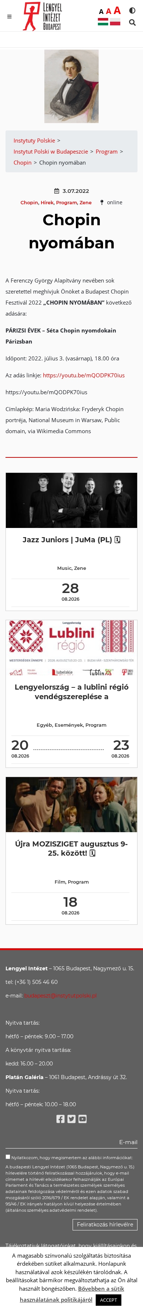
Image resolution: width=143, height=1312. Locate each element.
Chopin (29, 202)
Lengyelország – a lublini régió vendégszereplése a (72, 692)
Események (69, 725)
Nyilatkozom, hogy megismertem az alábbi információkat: (71, 1157)
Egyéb (44, 725)
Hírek (47, 202)
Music (64, 568)
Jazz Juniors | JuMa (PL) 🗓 (71, 539)
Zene (86, 202)
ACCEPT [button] (108, 1300)
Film (60, 882)
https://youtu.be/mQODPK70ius (86, 375)
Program (66, 202)
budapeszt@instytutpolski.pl (60, 995)
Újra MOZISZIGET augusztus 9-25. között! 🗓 (71, 849)
